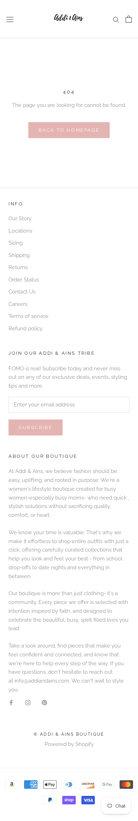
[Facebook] (11, 702)
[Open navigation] (9, 19)
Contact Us (21, 292)
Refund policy (25, 328)
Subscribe (35, 427)
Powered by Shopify (69, 744)
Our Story (19, 218)
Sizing (15, 243)
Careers (17, 304)
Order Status (23, 279)
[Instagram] (27, 702)
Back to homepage (69, 130)
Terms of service (28, 316)
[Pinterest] (44, 702)
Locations (20, 231)
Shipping (19, 255)
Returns (18, 267)
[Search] (116, 19)
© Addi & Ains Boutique (69, 734)
